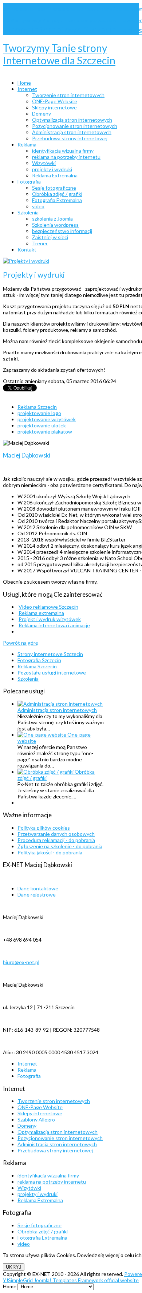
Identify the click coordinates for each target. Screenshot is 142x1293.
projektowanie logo (39, 413)
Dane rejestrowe (36, 894)
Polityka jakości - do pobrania (49, 852)
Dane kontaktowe (37, 888)
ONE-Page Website (40, 1107)
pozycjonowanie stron (71, 21)
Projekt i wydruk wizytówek (50, 619)
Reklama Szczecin (37, 407)
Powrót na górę (20, 643)
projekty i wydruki (37, 1194)
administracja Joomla (22, 9)
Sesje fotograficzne (39, 1225)
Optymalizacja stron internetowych (57, 1132)
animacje (110, 9)
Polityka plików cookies (43, 828)
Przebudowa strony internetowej (55, 1150)
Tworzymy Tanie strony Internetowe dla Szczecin (59, 54)
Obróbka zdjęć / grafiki (42, 1231)
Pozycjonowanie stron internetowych (60, 1138)
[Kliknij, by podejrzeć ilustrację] (26, 261)
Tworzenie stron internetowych (53, 1101)
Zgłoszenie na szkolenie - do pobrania (59, 846)
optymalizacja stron (34, 21)
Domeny (26, 1126)
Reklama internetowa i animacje (54, 625)
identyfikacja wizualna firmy (48, 1175)
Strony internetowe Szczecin (61, 29)
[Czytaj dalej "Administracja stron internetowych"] (60, 704)
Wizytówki (29, 1188)
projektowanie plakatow (44, 431)
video (23, 1244)
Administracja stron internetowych (57, 710)
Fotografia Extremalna (42, 1237)
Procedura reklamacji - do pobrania (56, 840)
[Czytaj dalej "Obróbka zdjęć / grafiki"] (46, 772)
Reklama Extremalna (40, 1200)
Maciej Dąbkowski (26, 455)
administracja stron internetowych (71, 9)
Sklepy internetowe (39, 1113)
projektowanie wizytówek (46, 419)
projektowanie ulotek (41, 425)
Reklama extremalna (41, 613)
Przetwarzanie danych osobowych (56, 834)
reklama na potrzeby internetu (51, 1182)
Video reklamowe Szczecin (48, 607)
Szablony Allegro (36, 1119)
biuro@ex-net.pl (21, 962)
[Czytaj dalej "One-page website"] (42, 735)
